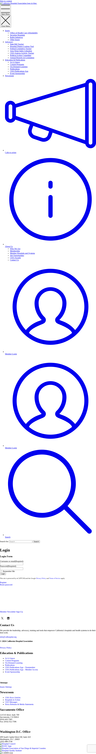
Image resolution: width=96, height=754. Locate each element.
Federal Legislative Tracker (21, 49)
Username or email (11, 561)
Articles (12, 698)
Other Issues (15, 40)
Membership (15, 251)
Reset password (6, 585)
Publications (15, 69)
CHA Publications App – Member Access (21, 670)
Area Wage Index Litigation (21, 51)
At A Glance (15, 62)
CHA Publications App (19, 71)
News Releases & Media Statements (19, 704)
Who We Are (15, 249)
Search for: (4, 541)
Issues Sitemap (6, 687)
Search (36, 542)
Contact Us (14, 260)
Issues (7, 31)
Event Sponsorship (17, 73)
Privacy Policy (41, 578)
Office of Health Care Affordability (24, 33)
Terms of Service (54, 578)
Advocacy (9, 42)
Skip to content (6, 1)
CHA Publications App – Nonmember (20, 667)
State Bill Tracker (17, 44)
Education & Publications (15, 60)
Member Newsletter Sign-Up (11, 612)
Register (3, 582)
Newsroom (9, 76)
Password (8, 566)
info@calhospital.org (8, 637)
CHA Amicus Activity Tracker (22, 53)
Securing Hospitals (17, 35)
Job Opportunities (17, 255)
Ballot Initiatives (16, 37)
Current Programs (17, 64)
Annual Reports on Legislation (22, 58)
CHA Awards (15, 258)
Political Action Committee (20, 55)
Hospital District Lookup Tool (22, 46)
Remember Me (9, 571)
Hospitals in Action (12, 700)
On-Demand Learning (19, 67)
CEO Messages (11, 702)
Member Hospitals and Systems (22, 253)
